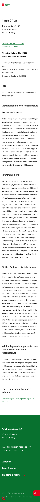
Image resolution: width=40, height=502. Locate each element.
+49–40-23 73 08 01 (10, 451)
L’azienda (6, 461)
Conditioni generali (29, 497)
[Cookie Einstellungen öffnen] (3, 498)
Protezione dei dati (15, 497)
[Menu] (35, 5)
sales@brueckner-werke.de (14, 447)
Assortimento (9, 468)
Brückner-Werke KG (12, 429)
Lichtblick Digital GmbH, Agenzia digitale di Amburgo (18, 400)
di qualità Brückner (11, 474)
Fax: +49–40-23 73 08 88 (11, 46)
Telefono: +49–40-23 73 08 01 (13, 44)
